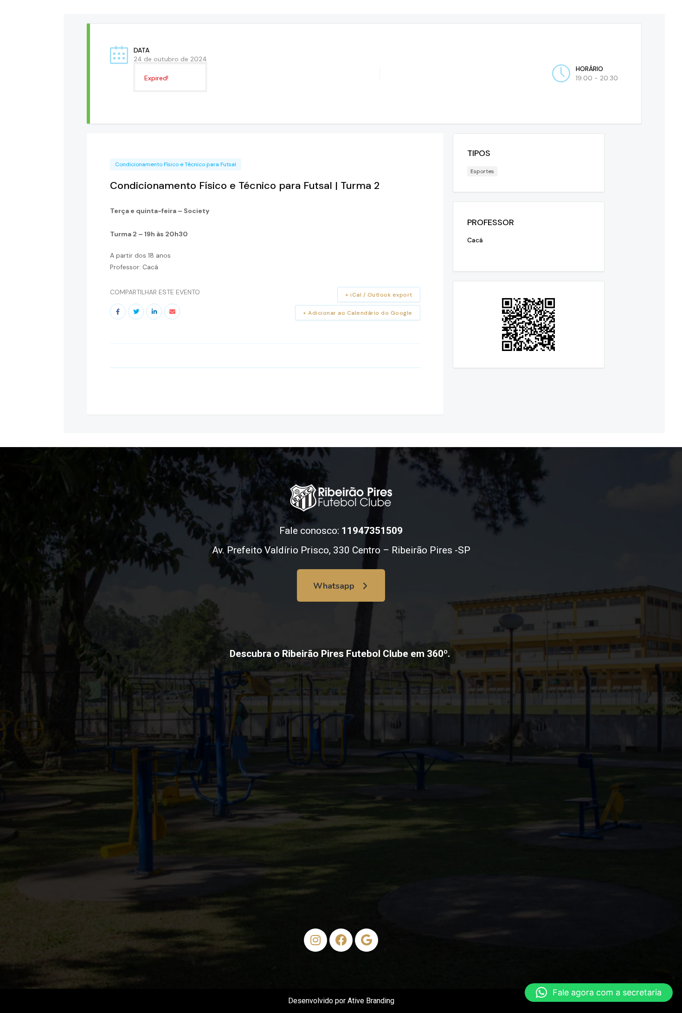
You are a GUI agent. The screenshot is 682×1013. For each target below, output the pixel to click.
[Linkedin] (154, 311)
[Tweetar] (136, 311)
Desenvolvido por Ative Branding (341, 1000)
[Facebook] (341, 940)
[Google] (366, 940)
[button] (599, 992)
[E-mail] (172, 311)
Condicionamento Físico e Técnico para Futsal (175, 164)
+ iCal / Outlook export (378, 295)
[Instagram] (315, 940)
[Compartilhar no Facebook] (118, 311)
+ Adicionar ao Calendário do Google (357, 313)
